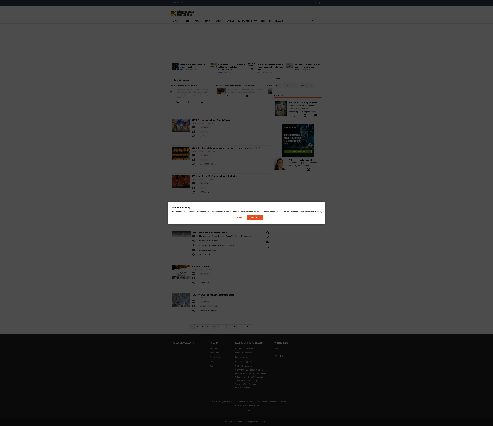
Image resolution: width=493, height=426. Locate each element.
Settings (238, 218)
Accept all (255, 218)
